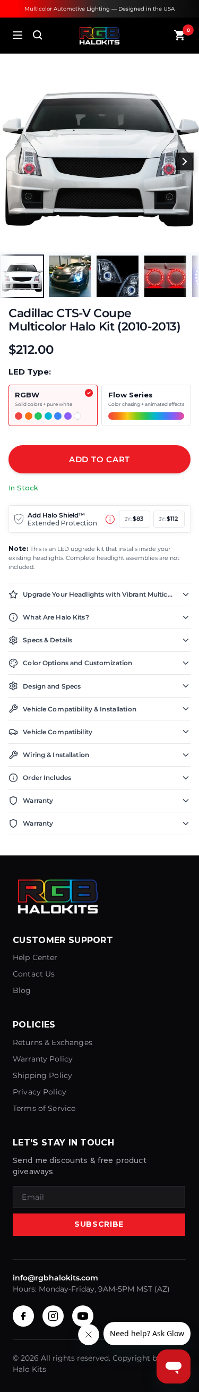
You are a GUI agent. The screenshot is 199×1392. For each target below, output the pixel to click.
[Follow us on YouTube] (82, 1316)
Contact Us (34, 974)
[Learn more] (110, 519)
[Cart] (180, 35)
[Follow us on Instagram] (53, 1316)
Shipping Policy (42, 1075)
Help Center (35, 957)
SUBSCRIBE (99, 1224)
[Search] (37, 35)
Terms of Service (44, 1108)
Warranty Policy (43, 1059)
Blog (22, 990)
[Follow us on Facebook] (23, 1316)
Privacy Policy (39, 1092)
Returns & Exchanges (52, 1042)
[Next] (185, 161)
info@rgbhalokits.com (55, 1278)
